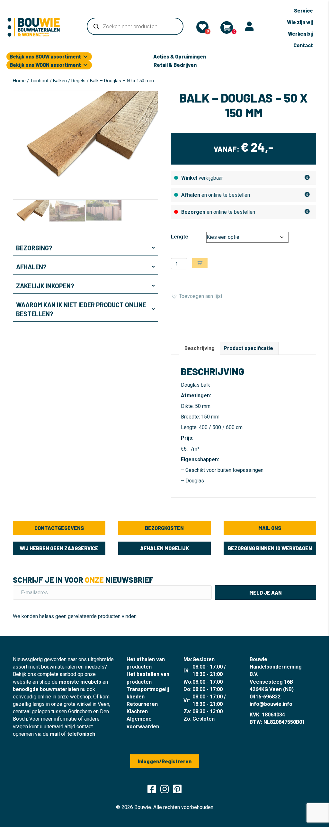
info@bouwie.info (271, 704)
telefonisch (81, 734)
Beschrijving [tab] (199, 348)
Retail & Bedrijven (175, 65)
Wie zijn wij (300, 22)
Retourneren (142, 704)
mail (55, 734)
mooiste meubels (80, 682)
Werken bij (300, 34)
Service (303, 10)
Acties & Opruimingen (179, 56)
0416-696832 (265, 697)
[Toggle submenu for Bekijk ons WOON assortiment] (85, 65)
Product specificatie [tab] (248, 348)
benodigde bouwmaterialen (46, 689)
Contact (303, 45)
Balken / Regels (69, 81)
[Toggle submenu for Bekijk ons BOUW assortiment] (85, 56)
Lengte (179, 237)
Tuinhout (39, 81)
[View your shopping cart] (226, 27)
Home (19, 81)
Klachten (137, 711)
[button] (85, 248)
